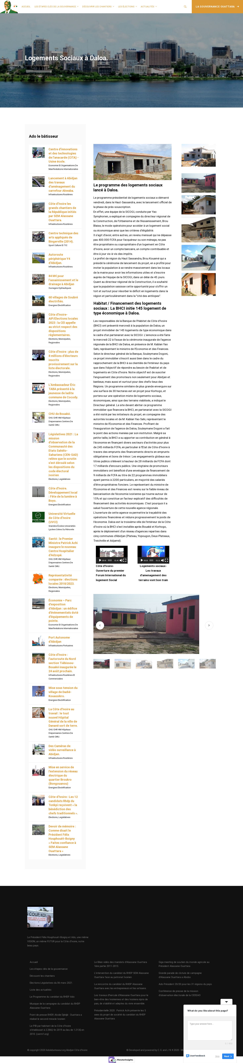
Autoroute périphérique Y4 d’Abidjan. (59, 259)
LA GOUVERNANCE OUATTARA (215, 6)
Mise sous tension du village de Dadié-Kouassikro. (63, 692)
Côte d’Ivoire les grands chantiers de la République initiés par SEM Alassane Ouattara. (62, 212)
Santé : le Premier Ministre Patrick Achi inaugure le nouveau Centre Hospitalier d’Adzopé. (63, 547)
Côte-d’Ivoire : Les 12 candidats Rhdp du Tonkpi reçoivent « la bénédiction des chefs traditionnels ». (63, 805)
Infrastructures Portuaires (61, 645)
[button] (111, 554)
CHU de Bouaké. (60, 414)
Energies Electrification (60, 305)
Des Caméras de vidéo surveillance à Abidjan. (62, 750)
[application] (112, 555)
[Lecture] (100, 560)
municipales (64, 339)
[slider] (110, 560)
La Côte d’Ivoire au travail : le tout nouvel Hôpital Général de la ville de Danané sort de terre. (63, 717)
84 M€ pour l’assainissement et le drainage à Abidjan (63, 280)
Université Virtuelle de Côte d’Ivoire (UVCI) (62, 518)
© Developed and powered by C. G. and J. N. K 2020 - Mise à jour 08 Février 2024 (167, 1050)
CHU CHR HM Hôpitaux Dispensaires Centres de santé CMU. (61, 421)
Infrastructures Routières (61, 194)
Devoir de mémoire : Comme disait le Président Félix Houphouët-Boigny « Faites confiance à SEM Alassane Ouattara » (62, 839)
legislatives (64, 479)
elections (53, 339)
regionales (54, 342)
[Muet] (121, 560)
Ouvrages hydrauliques (60, 288)
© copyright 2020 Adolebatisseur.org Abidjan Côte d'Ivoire (57, 1050)
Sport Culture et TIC (58, 245)
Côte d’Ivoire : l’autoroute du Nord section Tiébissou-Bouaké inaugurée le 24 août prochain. (62, 663)
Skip (217, 1056)
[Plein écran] (124, 560)
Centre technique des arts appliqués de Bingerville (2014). (63, 237)
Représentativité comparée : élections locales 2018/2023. (63, 579)
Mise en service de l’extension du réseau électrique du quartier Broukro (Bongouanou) (63, 775)
